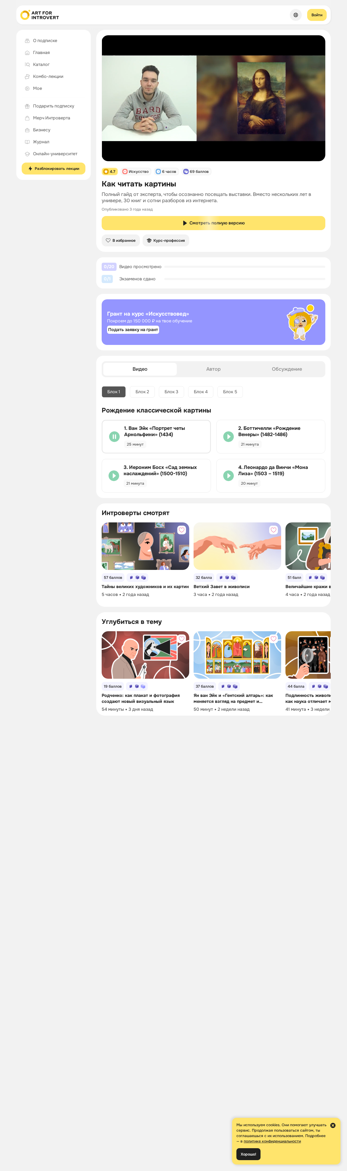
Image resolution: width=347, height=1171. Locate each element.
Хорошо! (248, 1154)
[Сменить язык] (296, 15)
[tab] (140, 369)
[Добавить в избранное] (181, 530)
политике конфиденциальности (272, 1141)
